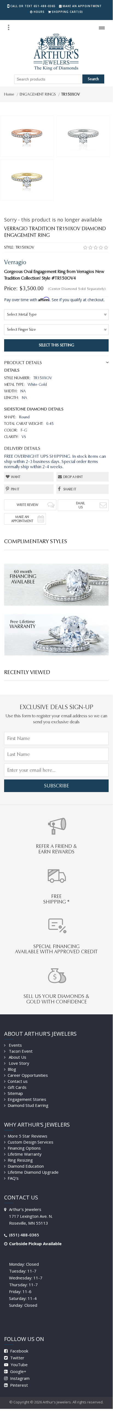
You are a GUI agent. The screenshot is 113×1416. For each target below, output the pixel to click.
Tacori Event (20, 1051)
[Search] (8, 27)
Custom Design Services (30, 1142)
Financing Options (24, 1148)
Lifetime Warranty (25, 1154)
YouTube (19, 1364)
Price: (11, 288)
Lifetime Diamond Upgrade (33, 1172)
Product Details (23, 362)
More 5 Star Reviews (27, 1136)
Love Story (18, 1063)
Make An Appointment (22, 519)
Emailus (80, 505)
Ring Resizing (20, 1160)
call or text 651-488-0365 (33, 6)
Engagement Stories (27, 1099)
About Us (17, 1057)
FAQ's (13, 1178)
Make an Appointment (82, 6)
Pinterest (18, 1385)
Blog (12, 1069)
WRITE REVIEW (27, 505)
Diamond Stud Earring (28, 1105)
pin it (15, 489)
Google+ (17, 1371)
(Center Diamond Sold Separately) (77, 288)
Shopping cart (67, 12)
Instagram (19, 1378)
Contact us (18, 1081)
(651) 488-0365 (24, 1234)
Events (15, 1045)
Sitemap (15, 1093)
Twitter (16, 1357)
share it (69, 489)
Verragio (15, 262)
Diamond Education (26, 1166)
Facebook (18, 1351)
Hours (39, 12)
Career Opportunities (28, 1075)
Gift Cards (17, 1087)
